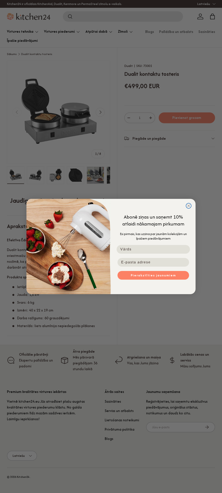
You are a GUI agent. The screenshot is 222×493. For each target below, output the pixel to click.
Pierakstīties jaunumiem (153, 275)
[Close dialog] (188, 205)
